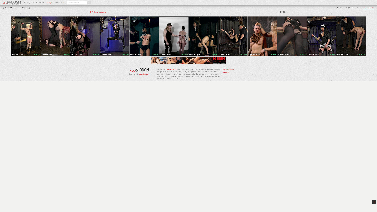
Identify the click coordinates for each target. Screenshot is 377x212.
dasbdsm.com (144, 74)
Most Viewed (358, 8)
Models (59, 3)
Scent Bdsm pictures (228, 69)
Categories (30, 3)
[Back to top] (374, 202)
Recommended (368, 8)
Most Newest (340, 8)
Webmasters (226, 72)
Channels (41, 3)
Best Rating (349, 8)
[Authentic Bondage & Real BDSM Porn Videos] (188, 63)
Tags (50, 3)
